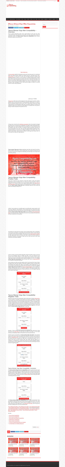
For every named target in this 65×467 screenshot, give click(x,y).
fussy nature (16, 331)
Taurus (25, 19)
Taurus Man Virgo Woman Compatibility (16, 418)
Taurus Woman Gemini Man (34, 406)
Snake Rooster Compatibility (14, 419)
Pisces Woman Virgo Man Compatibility (34, 454)
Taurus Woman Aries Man (13, 406)
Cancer (31, 19)
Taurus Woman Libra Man (13, 408)
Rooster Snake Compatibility (14, 420)
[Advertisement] (39, 10)
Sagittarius (45, 19)
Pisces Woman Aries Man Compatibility (12, 445)
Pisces (57, 19)
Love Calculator (18, 19)
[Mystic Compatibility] (11, 5)
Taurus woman (11, 74)
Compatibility (7, 19)
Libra (39, 19)
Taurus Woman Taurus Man (23, 406)
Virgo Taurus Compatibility (14, 416)
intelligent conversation (24, 124)
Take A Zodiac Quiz (24, 72)
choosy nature (37, 298)
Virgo (36, 19)
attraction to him (15, 337)
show (37, 427)
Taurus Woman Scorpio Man (24, 408)
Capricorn (50, 19)
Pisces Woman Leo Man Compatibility (23, 454)
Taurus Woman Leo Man (24, 407)
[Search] (58, 1)
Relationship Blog (12, 19)
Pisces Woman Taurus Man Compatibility (23, 445)
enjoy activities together (27, 266)
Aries (22, 19)
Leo (34, 19)
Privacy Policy (28, 465)
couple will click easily (28, 403)
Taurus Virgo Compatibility (14, 415)
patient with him (36, 259)
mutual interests (27, 374)
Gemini (28, 19)
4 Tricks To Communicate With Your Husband (17, 422)
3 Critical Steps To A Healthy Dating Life (16, 423)
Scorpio (42, 19)
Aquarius (54, 19)
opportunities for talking (35, 233)
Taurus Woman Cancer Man (14, 407)
